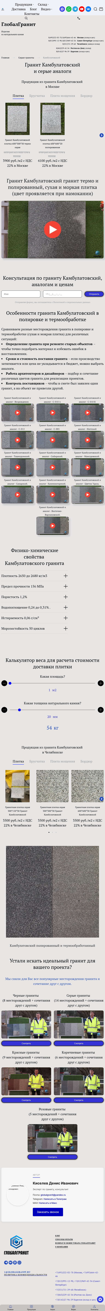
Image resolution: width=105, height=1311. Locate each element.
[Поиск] (95, 9)
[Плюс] (101, 683)
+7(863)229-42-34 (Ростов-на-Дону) (73, 1294)
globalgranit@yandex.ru (53, 1194)
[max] (100, 1299)
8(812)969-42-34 (69, 40)
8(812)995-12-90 (55, 40)
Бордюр (86, 95)
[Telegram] (75, 9)
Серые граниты (26, 57)
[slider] (10, 683)
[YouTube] (81, 9)
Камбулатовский (51, 57)
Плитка (18, 95)
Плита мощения (62, 95)
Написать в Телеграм (55, 1199)
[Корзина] (101, 9)
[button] (52, 832)
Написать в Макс (48, 1203)
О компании (61, 1247)
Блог (57, 1236)
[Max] (62, 9)
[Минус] (4, 710)
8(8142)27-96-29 (62, 51)
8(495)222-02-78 (55, 37)
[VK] (88, 9)
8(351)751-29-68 (69, 44)
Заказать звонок (48, 1212)
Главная (5, 57)
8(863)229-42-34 (62, 48)
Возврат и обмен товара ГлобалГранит (75, 1243)
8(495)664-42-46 (69, 37)
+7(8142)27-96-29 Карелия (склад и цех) (75, 1299)
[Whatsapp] (69, 9)
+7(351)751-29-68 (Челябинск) (70, 1289)
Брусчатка (37, 95)
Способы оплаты (64, 1239)
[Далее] (102, 135)
